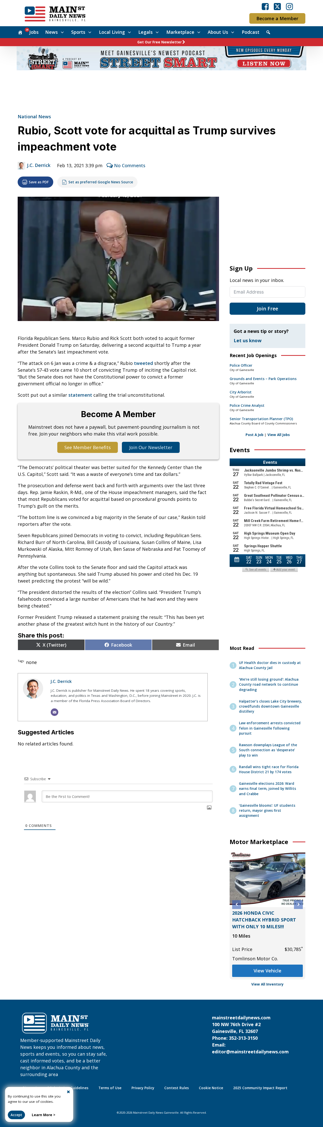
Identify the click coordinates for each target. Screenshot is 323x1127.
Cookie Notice (211, 1088)
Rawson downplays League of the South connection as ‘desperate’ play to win (268, 750)
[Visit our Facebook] (265, 7)
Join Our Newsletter (150, 447)
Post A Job (254, 434)
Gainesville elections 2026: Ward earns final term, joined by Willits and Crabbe (267, 788)
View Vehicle (267, 971)
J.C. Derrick (38, 165)
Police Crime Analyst (247, 405)
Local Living (112, 32)
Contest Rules (176, 1088)
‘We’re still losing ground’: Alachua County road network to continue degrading (269, 684)
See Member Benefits (87, 447)
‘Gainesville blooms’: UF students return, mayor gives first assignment (267, 810)
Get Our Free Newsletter (159, 42)
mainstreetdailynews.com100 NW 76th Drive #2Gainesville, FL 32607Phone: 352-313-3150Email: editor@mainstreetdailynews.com (250, 1035)
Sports (78, 32)
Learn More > (43, 1115)
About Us (218, 32)
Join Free (267, 308)
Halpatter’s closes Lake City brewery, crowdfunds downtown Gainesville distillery (270, 706)
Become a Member (277, 18)
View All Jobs (278, 434)
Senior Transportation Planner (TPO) (261, 419)
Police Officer (241, 365)
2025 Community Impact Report (260, 1088)
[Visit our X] (277, 7)
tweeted (143, 363)
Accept (16, 1115)
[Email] (54, 712)
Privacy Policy (142, 1088)
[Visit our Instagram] (289, 7)
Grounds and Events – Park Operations (263, 379)
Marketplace (180, 32)
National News (34, 116)
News (51, 32)
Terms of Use (109, 1088)
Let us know (247, 340)
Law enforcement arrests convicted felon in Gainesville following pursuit (270, 728)
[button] (236, 904)
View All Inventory (267, 984)
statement (80, 395)
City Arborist (241, 392)
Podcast (250, 32)
